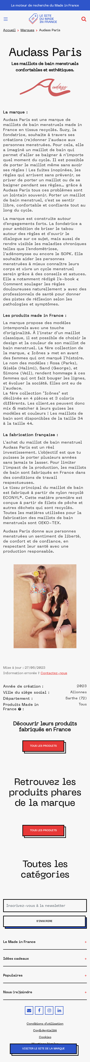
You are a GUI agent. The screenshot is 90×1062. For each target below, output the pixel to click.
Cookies (45, 1037)
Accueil (9, 30)
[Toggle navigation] (84, 19)
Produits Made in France (21, 706)
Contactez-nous (54, 673)
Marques (27, 30)
